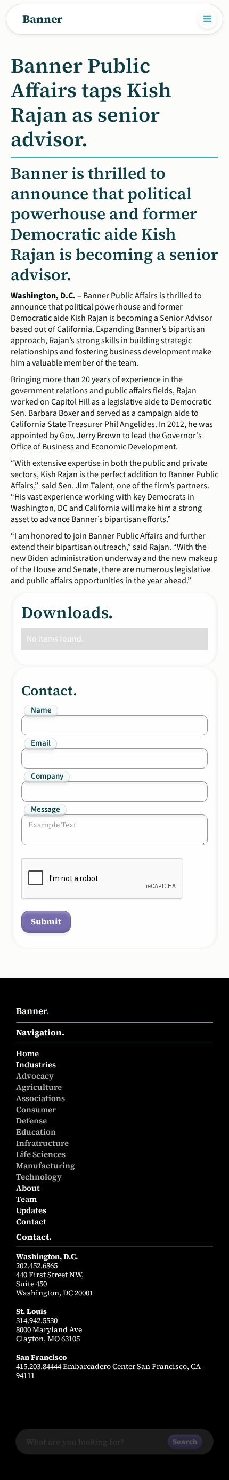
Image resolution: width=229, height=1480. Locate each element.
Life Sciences (41, 1154)
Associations (40, 1098)
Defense (31, 1120)
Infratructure (42, 1143)
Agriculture (39, 1087)
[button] (207, 19)
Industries (36, 1064)
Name (41, 710)
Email (41, 743)
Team (26, 1199)
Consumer (36, 1109)
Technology (39, 1176)
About (28, 1187)
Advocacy (35, 1075)
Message (45, 809)
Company (47, 776)
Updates (31, 1210)
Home (27, 1053)
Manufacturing (45, 1165)
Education (36, 1131)
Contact (31, 1221)
